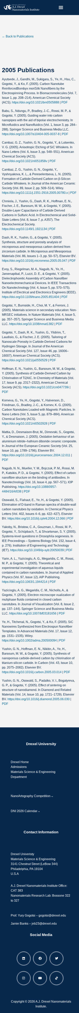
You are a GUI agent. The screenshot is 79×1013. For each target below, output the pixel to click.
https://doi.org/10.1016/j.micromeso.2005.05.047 (34, 260)
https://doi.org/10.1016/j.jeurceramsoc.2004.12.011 (36, 455)
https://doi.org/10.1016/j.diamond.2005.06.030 (38, 699)
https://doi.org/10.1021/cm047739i (46, 387)
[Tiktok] (56, 978)
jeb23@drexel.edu (44, 923)
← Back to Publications (18, 36)
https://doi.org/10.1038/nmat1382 (31, 324)
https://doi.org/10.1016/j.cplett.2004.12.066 (36, 518)
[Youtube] (40, 978)
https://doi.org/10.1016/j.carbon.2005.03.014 (32, 672)
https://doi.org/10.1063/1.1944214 (24, 581)
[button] (61, 7)
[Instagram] (24, 978)
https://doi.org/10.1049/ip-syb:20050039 (37, 550)
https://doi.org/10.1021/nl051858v (24, 161)
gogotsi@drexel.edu (52, 915)
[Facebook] (40, 958)
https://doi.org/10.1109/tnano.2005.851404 (30, 297)
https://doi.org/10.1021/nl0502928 (24, 423)
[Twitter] (56, 958)
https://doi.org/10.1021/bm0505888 (35, 102)
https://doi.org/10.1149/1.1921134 (24, 229)
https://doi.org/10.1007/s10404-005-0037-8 (31, 134)
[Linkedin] (24, 958)
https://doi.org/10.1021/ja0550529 (24, 360)
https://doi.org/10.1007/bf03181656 (32, 613)
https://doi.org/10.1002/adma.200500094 (29, 640)
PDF (64, 102)
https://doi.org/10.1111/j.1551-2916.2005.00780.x (35, 192)
